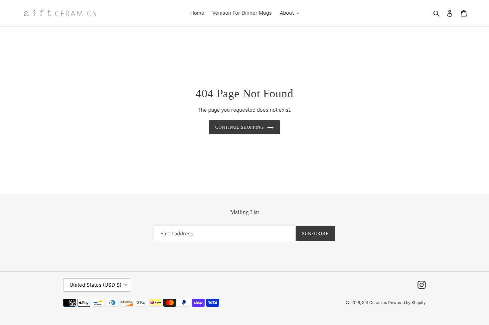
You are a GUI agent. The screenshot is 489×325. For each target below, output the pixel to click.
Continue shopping (239, 127)
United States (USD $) (95, 285)
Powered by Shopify (407, 302)
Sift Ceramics (374, 302)
